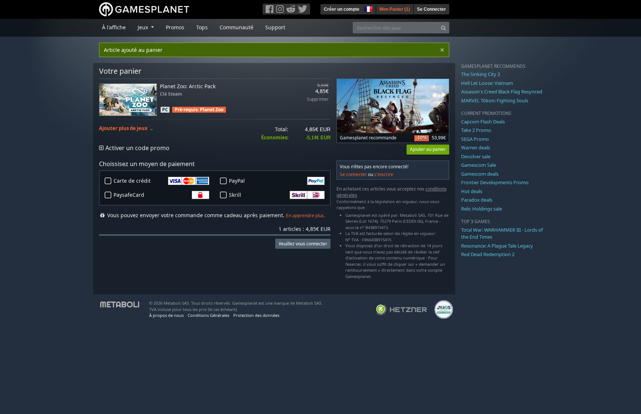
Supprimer (318, 99)
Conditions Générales (208, 315)
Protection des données (256, 315)
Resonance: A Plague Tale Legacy (497, 245)
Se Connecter (431, 9)
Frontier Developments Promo (495, 182)
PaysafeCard (129, 194)
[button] (367, 8)
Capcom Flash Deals (483, 121)
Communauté (236, 27)
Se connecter (353, 174)
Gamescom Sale (478, 165)
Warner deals (475, 147)
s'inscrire (383, 174)
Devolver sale (475, 156)
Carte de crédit (132, 180)
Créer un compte (341, 9)
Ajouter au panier (428, 149)
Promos (175, 27)
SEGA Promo (475, 139)
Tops (202, 27)
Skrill (235, 194)
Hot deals (471, 191)
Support (275, 27)
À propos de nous (166, 315)
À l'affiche (114, 27)
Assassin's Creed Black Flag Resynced (501, 91)
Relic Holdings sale (481, 208)
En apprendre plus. (305, 215)
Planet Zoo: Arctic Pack (188, 86)
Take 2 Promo (476, 130)
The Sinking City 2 (480, 74)
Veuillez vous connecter (303, 244)
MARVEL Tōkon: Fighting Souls (494, 100)
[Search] (443, 27)
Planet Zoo (211, 109)
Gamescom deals (480, 173)
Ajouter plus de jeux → (126, 128)
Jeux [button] (143, 27)
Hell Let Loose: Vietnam (487, 83)
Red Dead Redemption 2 (488, 254)
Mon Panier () (394, 9)
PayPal (237, 180)
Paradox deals (476, 199)
